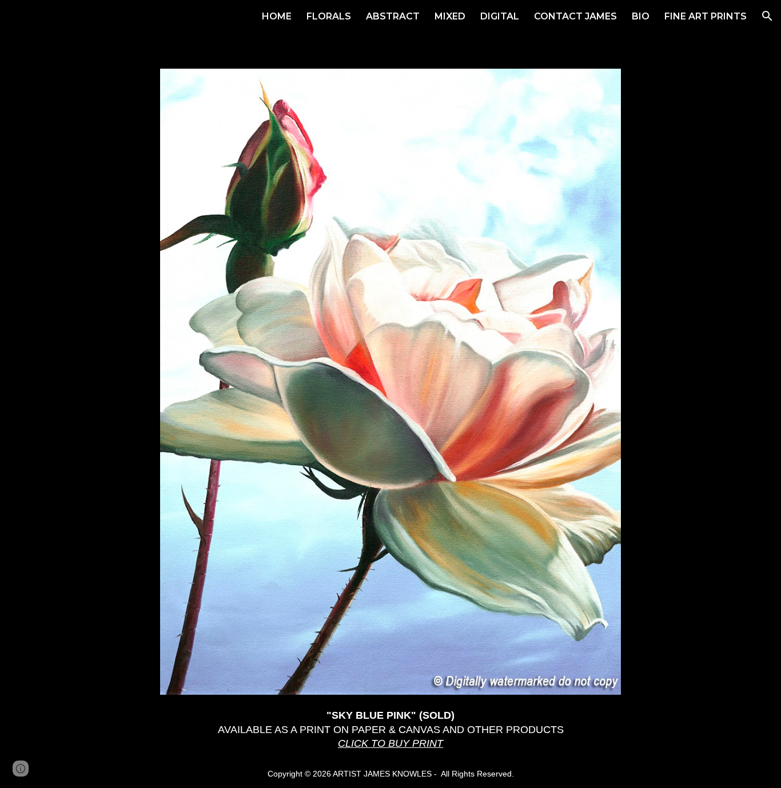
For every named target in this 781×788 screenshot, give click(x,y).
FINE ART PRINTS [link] (705, 16)
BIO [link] (640, 16)
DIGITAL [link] (499, 16)
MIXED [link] (450, 16)
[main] (391, 729)
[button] (767, 16)
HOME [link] (277, 16)
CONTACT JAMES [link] (575, 16)
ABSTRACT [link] (393, 16)
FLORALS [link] (328, 16)
